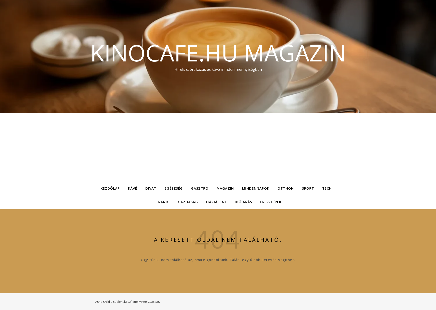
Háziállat (216, 202)
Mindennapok (255, 188)
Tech (327, 188)
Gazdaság (188, 202)
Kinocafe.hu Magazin (218, 52)
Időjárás (243, 202)
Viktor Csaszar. (149, 302)
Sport (308, 188)
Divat (150, 188)
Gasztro (199, 188)
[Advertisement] (218, 147)
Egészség (174, 188)
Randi (164, 202)
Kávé (132, 188)
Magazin (225, 188)
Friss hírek (270, 202)
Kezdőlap (110, 188)
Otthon (285, 188)
